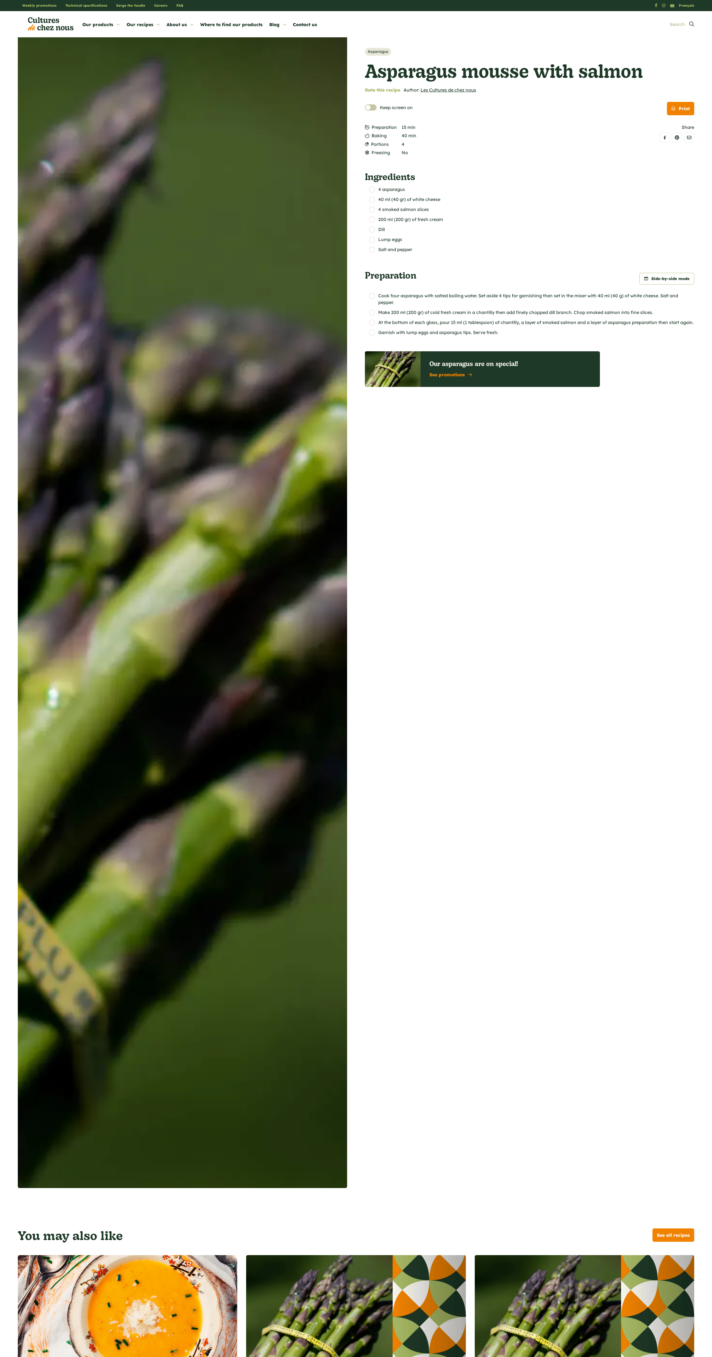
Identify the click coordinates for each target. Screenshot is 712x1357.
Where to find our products (231, 24)
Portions (380, 144)
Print (684, 108)
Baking (379, 135)
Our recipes (140, 24)
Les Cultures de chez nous (448, 90)
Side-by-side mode (670, 278)
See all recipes (673, 1235)
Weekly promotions (39, 5)
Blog (274, 24)
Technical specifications (86, 5)
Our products (97, 24)
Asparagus (378, 51)
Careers (160, 5)
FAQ (179, 5)
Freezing (381, 152)
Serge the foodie (130, 5)
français (686, 5)
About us (177, 24)
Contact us (305, 24)
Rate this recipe (382, 90)
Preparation (384, 127)
